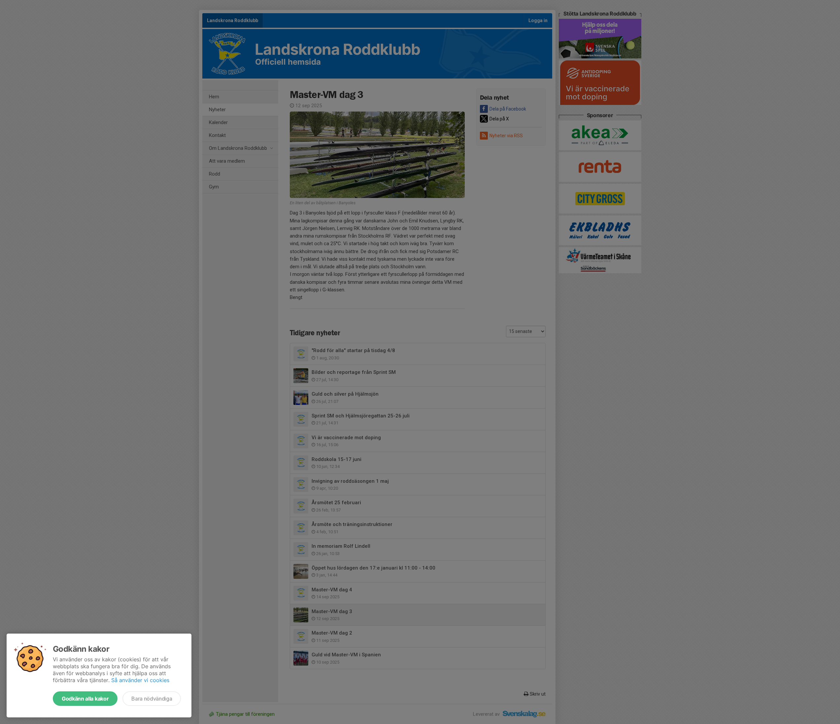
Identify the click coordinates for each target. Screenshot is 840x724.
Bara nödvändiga (151, 698)
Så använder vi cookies (140, 680)
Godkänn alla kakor (85, 698)
